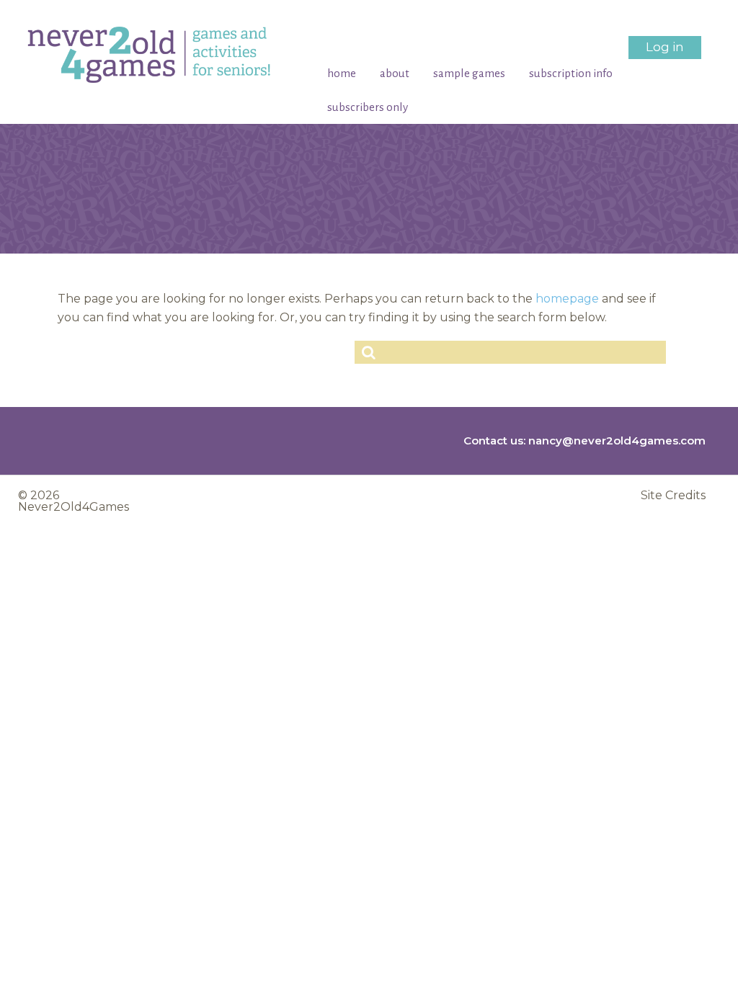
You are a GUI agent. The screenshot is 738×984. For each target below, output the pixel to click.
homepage (567, 298)
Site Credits (673, 495)
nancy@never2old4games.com (617, 440)
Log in (665, 47)
